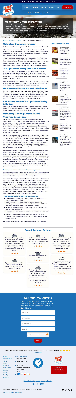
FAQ (58, 7)
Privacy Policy (18, 392)
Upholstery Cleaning (65, 124)
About (5, 361)
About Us (43, 7)
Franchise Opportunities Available (59, 369)
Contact (5, 372)
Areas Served (7, 367)
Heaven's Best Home (9, 40)
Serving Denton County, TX (33, 1)
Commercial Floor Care (64, 107)
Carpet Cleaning (64, 134)
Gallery (35, 7)
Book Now (67, 7)
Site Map (5, 375)
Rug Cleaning (63, 68)
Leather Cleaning (64, 47)
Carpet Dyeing (63, 58)
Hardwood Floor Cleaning (64, 95)
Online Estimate (7, 359)
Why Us (51, 7)
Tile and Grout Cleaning (63, 81)
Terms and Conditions (8, 392)
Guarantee (6, 377)
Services (18, 40)
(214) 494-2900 (50, 1)
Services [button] (26, 7)
